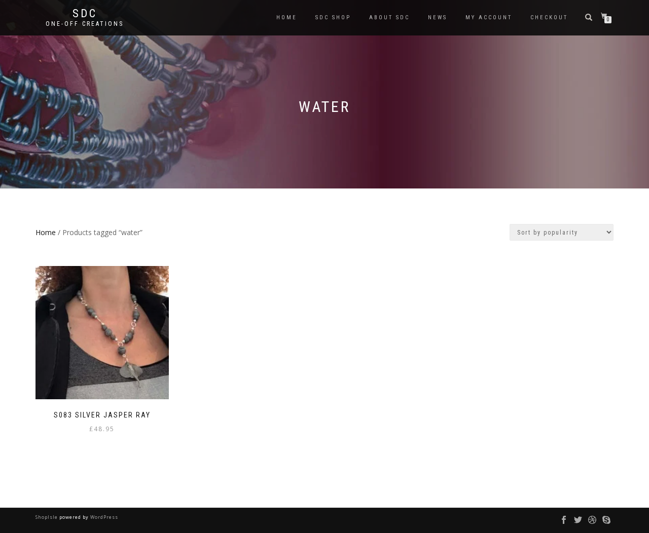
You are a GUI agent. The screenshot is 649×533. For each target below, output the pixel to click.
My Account (488, 17)
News (437, 17)
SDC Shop (333, 17)
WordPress (103, 517)
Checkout (549, 17)
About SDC (389, 17)
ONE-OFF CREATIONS (85, 23)
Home (286, 17)
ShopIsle (47, 517)
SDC (85, 14)
